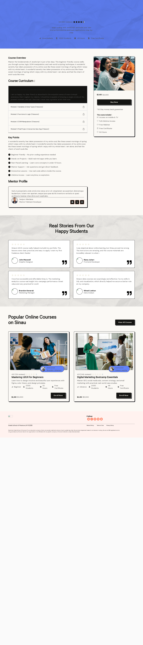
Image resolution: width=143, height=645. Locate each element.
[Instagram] (91, 419)
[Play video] (114, 73)
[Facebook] (98, 419)
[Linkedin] (95, 419)
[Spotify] (101, 419)
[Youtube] (88, 419)
